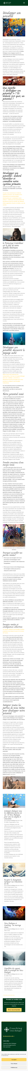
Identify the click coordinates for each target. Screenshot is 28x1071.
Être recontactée (14, 1010)
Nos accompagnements (9, 1045)
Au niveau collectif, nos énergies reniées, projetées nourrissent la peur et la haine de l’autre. (13, 631)
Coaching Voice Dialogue (9, 1043)
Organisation (12, 822)
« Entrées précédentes (9, 995)
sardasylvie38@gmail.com (13, 820)
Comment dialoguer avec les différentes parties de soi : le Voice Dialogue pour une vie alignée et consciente (13, 814)
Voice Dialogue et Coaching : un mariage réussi (12, 925)
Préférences (14, 1067)
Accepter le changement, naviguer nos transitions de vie (13, 881)
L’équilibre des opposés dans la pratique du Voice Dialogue (13, 970)
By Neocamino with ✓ (9, 1036)
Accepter (14, 1059)
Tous (17, 822)
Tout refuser (14, 1063)
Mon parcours (6, 1047)
